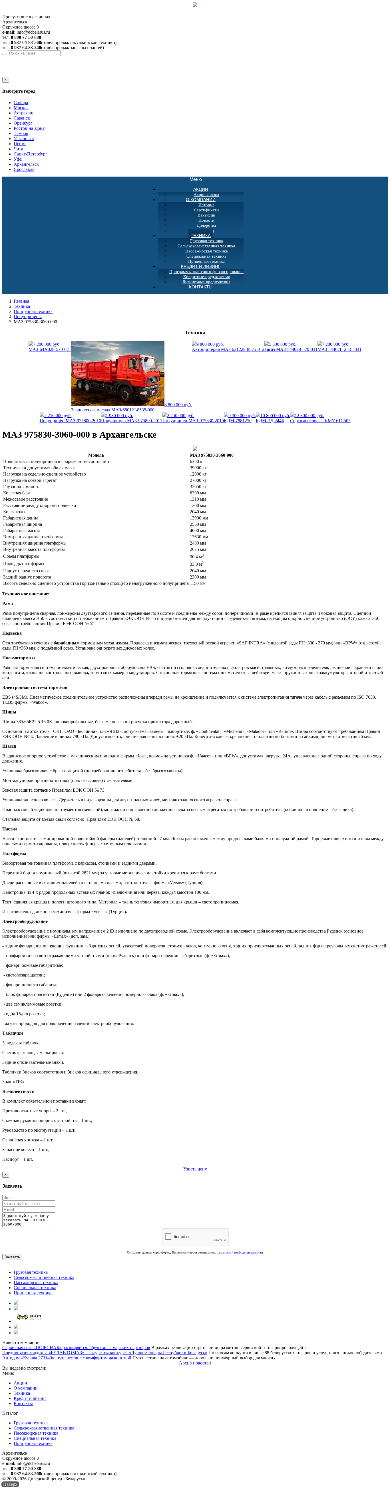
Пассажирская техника (206, 251)
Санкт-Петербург (30, 153)
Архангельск (48, 58)
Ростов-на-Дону (29, 128)
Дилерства (206, 225)
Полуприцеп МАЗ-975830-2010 (193, 418)
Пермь (20, 143)
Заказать (12, 1257)
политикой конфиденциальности (241, 1252)
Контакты (200, 286)
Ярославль (24, 169)
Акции (200, 189)
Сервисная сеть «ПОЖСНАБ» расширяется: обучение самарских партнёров (76, 1347)
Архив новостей (195, 1362)
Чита (18, 148)
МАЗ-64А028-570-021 (50, 347)
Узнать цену (195, 1168)
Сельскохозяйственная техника (206, 246)
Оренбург (23, 123)
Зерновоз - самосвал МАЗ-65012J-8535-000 (131, 407)
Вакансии (206, 215)
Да (4, 74)
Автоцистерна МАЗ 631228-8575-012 (228, 347)
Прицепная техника (33, 311)
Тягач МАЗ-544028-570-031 (290, 347)
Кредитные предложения (206, 276)
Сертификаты (206, 210)
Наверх (10, 1484)
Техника (201, 235)
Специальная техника (206, 256)
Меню (198, 179)
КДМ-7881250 (240, 418)
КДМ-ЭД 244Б (273, 418)
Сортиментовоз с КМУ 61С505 (320, 418)
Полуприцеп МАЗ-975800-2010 (70, 418)
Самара (21, 102)
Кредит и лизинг (200, 266)
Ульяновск (24, 138)
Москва (21, 107)
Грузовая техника (206, 240)
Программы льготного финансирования (206, 271)
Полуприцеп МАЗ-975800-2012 (131, 418)
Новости (206, 220)
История (206, 205)
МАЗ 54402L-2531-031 (339, 347)
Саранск (22, 118)
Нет (12, 74)
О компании (201, 199)
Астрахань (24, 112)
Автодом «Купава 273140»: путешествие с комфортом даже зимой (66, 1357)
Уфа (18, 159)
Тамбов (21, 133)
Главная (21, 301)
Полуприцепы (28, 316)
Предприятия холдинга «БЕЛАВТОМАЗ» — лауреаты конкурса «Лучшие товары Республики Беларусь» (104, 1352)
